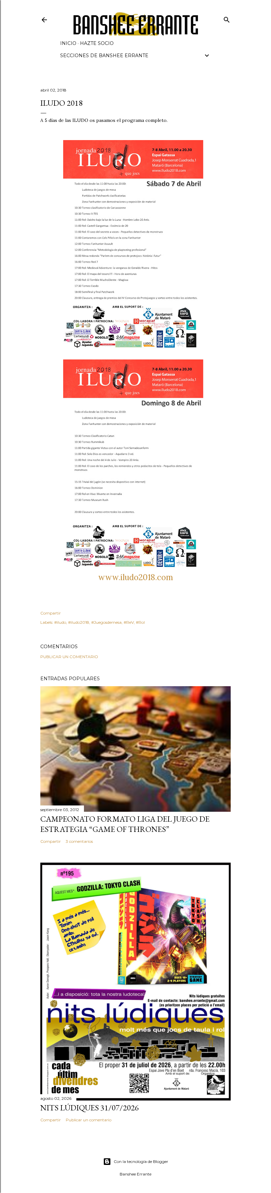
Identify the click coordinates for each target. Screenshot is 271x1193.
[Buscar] (227, 18)
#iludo (60, 622)
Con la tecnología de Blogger (141, 1161)
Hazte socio (97, 43)
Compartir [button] (50, 613)
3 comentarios (79, 841)
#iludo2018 (78, 622)
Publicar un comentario (69, 656)
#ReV (129, 622)
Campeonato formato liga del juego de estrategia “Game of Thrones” (125, 824)
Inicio (68, 43)
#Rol (140, 622)
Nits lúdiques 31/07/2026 (89, 1107)
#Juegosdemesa (106, 622)
